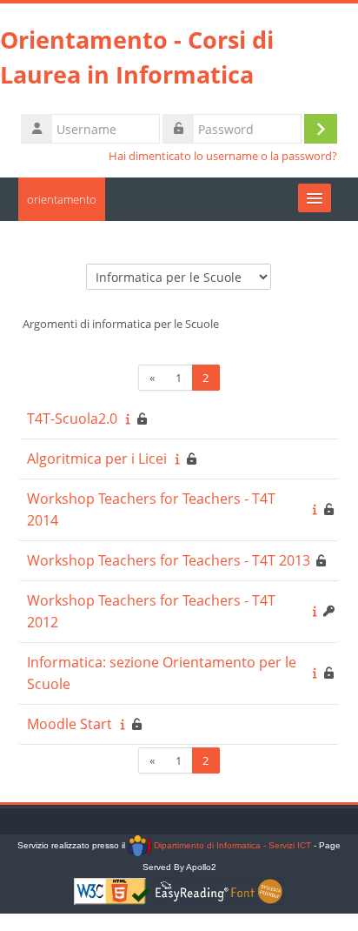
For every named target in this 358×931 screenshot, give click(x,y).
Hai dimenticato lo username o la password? (223, 156)
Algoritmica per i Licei (97, 458)
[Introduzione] (129, 418)
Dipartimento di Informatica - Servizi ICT (230, 845)
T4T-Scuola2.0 (72, 418)
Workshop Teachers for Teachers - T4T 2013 (168, 560)
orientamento (61, 199)
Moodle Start (69, 723)
